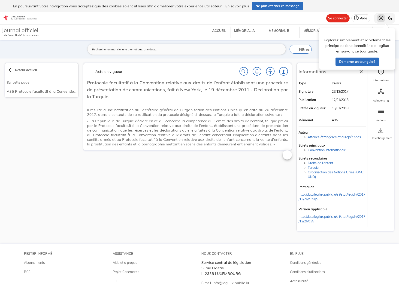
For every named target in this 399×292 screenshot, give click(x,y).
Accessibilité (299, 281)
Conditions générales (305, 263)
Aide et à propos (125, 263)
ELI (115, 281)
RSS (27, 272)
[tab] (381, 75)
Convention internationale (327, 150)
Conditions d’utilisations (307, 272)
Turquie (313, 168)
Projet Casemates (126, 272)
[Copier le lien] (320, 187)
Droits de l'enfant (320, 163)
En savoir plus (237, 6)
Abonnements (34, 263)
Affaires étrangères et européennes (334, 137)
